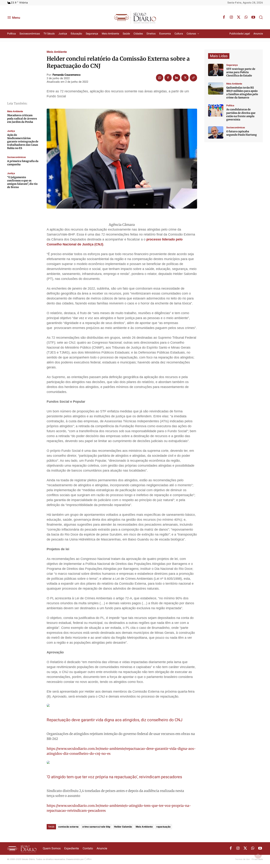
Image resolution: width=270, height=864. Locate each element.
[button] (261, 17)
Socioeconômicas (16, 157)
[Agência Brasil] (215, 70)
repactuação (163, 826)
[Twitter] (238, 17)
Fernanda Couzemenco (66, 74)
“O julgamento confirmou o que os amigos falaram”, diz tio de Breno (22, 182)
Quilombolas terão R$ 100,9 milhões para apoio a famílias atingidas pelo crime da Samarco (242, 92)
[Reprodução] (215, 132)
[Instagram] (231, 17)
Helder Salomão (123, 826)
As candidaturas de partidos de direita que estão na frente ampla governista (240, 114)
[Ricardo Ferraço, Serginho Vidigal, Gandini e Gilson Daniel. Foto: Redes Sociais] (215, 110)
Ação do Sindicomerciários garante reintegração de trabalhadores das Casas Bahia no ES (22, 141)
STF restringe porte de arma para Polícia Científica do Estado (240, 72)
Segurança (232, 65)
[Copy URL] (193, 77)
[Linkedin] (176, 77)
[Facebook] (224, 17)
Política (230, 105)
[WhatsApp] (246, 17)
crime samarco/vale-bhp (96, 826)
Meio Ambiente (15, 111)
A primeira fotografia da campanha (22, 162)
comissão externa (68, 826)
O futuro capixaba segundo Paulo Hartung (241, 133)
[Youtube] (253, 17)
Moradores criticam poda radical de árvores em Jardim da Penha (22, 119)
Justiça (11, 131)
